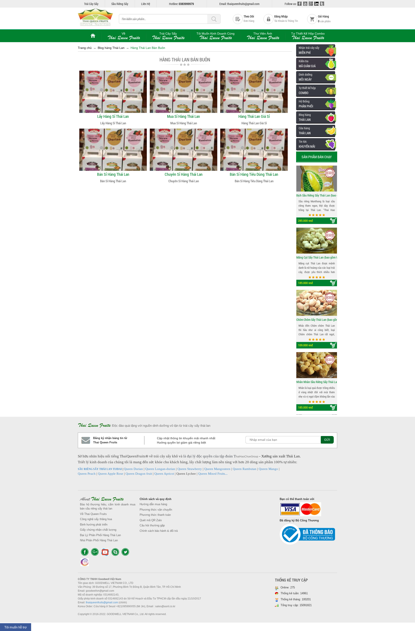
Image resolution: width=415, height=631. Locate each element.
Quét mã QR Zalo (151, 520)
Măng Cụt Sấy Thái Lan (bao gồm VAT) (316, 257)
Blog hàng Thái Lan (111, 48)
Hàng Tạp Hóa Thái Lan (226, 230)
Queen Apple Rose (110, 473)
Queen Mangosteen (217, 469)
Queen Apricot (164, 473)
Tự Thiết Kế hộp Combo (308, 36)
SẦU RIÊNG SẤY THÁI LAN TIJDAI (100, 469)
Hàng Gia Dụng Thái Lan (268, 195)
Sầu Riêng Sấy (119, 4)
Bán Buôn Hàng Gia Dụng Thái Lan (220, 206)
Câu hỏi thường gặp (152, 525)
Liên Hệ (145, 4)
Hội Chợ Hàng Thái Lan (210, 222)
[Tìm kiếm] (213, 19)
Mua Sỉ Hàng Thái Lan (183, 116)
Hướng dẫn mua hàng (153, 504)
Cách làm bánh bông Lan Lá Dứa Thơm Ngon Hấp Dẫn (249, 202)
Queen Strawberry (189, 469)
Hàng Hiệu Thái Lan (224, 237)
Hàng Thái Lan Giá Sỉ (254, 116)
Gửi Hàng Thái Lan (215, 198)
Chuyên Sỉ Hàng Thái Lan (184, 174)
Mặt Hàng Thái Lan (264, 203)
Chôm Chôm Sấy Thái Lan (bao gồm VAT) (316, 320)
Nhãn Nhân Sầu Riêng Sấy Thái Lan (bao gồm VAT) (316, 382)
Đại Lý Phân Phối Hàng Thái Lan (100, 535)
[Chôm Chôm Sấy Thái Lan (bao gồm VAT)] (316, 303)
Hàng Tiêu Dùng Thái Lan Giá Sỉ (215, 206)
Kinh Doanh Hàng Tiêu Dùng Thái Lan (218, 198)
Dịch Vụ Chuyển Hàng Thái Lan (222, 206)
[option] (316, 194)
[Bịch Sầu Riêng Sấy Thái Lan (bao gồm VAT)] (316, 179)
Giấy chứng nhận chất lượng (98, 529)
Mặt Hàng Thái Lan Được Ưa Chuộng (219, 214)
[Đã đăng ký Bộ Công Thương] (307, 535)
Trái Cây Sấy (91, 4)
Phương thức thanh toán (155, 514)
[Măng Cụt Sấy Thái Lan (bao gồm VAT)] (316, 241)
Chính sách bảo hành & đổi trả (159, 530)
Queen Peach (87, 473)
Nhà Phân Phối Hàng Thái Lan (99, 540)
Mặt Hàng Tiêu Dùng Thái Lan (214, 222)
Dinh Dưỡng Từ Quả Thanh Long (235, 194)
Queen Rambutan (244, 469)
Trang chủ (85, 48)
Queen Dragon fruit (139, 473)
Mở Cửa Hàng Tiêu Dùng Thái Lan (216, 214)
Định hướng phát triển (93, 524)
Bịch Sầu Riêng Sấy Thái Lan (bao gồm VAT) (316, 195)
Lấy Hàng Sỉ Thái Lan (113, 116)
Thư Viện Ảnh (263, 36)
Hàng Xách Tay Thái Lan (226, 222)
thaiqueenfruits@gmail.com (102, 602)
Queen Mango (268, 469)
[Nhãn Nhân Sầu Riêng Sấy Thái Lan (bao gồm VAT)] (316, 365)
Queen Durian (133, 469)
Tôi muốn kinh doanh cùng (215, 36)
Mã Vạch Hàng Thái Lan (226, 245)
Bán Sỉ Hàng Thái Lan (113, 174)
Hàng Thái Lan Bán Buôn (148, 48)
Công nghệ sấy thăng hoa (96, 519)
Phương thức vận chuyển (156, 509)
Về (123, 36)
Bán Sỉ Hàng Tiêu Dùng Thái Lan (254, 174)
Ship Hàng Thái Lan (215, 191)
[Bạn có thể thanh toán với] (307, 510)
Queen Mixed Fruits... (213, 473)
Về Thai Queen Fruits (93, 514)
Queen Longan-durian (160, 469)
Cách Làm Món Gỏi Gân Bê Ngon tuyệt (239, 210)
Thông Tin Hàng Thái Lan (268, 211)
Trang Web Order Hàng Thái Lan (207, 191)
